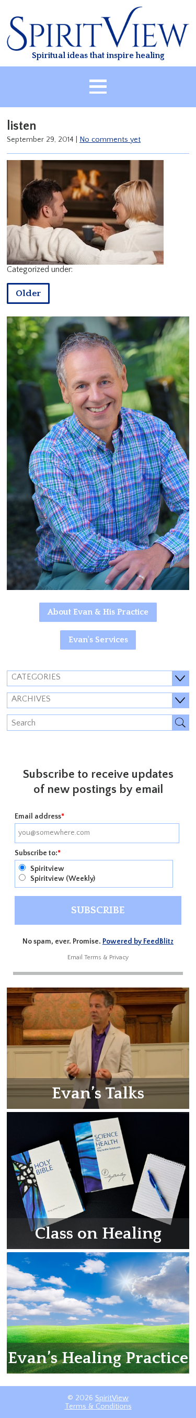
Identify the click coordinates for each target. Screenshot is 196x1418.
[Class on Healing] (98, 1180)
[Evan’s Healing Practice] (98, 1312)
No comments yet (110, 139)
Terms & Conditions (98, 1406)
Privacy (119, 957)
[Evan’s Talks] (98, 1047)
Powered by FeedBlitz (138, 941)
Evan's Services (98, 639)
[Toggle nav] (98, 87)
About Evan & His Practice (98, 612)
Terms (92, 957)
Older (28, 293)
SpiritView (112, 1398)
